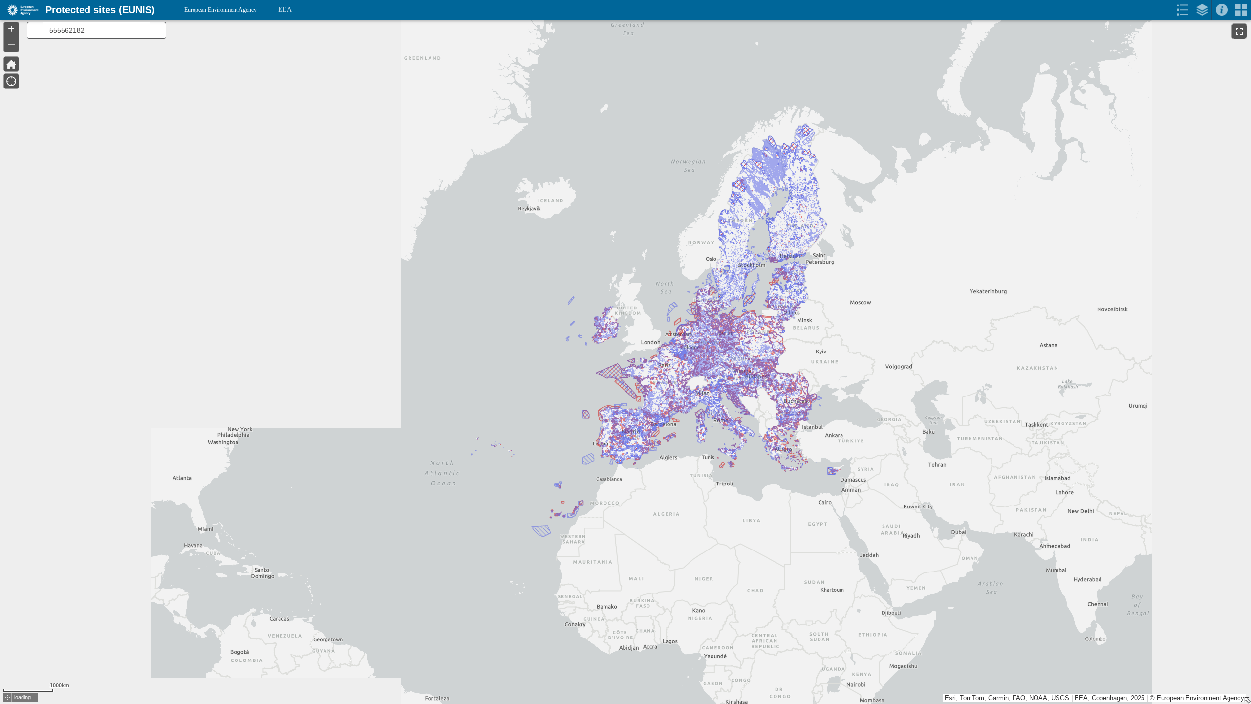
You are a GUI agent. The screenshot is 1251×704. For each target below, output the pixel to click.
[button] (7, 697)
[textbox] (93, 30)
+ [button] (11, 28)
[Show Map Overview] (1247, 700)
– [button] (11, 43)
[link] (20, 9)
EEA (285, 9)
